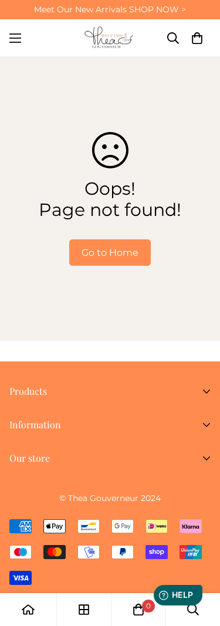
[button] (197, 38)
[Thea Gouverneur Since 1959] (110, 37)
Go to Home (110, 252)
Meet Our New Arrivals (110, 9)
